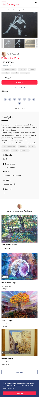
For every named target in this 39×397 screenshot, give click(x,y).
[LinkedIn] (24, 99)
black (15, 73)
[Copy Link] (34, 99)
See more (19, 372)
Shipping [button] (5, 91)
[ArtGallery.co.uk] (15, 4)
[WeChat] (19, 103)
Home (5, 10)
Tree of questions (9, 245)
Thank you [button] (19, 393)
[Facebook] (5, 99)
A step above (7, 358)
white (6, 73)
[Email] (19, 99)
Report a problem (19, 108)
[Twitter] (10, 99)
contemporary (9, 69)
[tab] (20, 91)
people (22, 69)
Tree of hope (7, 320)
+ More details (6, 66)
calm (32, 69)
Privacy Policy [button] (8, 388)
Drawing (12, 10)
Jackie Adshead (12, 54)
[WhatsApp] (29, 99)
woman (25, 73)
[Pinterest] (14, 99)
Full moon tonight (9, 282)
